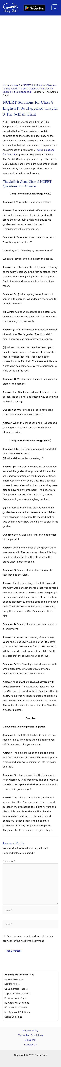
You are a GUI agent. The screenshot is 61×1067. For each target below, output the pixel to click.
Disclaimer (30, 1039)
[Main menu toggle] (54, 7)
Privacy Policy (30, 1030)
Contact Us (30, 1044)
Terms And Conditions (30, 1035)
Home (6, 85)
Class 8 (16, 85)
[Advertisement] (30, 47)
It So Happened (22, 91)
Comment (9, 861)
